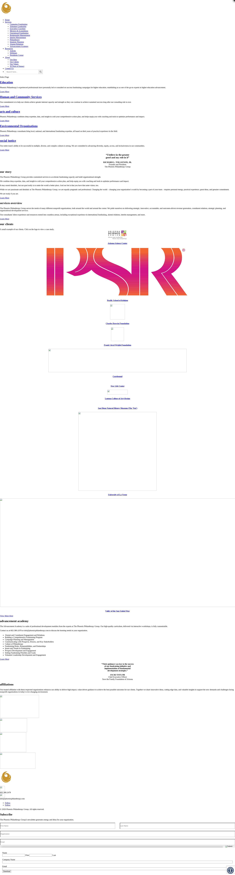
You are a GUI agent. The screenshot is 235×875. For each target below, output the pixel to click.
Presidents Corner (17, 55)
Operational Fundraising (19, 33)
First (27, 855)
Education (6, 82)
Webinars (13, 53)
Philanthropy (15, 40)
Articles (13, 51)
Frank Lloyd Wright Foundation (117, 345)
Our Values (14, 64)
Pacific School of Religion (117, 300)
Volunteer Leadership (18, 26)
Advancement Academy (19, 46)
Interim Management (18, 37)
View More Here (6, 616)
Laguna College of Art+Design (117, 398)
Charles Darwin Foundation (117, 323)
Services (8, 22)
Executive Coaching (17, 29)
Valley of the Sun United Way (117, 611)
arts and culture (10, 111)
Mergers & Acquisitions (19, 31)
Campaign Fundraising (18, 24)
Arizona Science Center (117, 243)
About (7, 57)
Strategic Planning (17, 42)
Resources (9, 49)
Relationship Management (20, 35)
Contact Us (9, 68)
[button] (230, 870)
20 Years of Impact (17, 66)
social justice (8, 140)
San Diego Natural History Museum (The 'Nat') (117, 408)
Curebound (117, 376)
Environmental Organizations (19, 126)
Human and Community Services (21, 96)
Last (54, 855)
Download (6, 871)
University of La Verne (117, 495)
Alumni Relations (16, 44)
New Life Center (117, 386)
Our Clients (14, 62)
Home (7, 20)
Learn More (4, 92)
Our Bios (13, 60)
